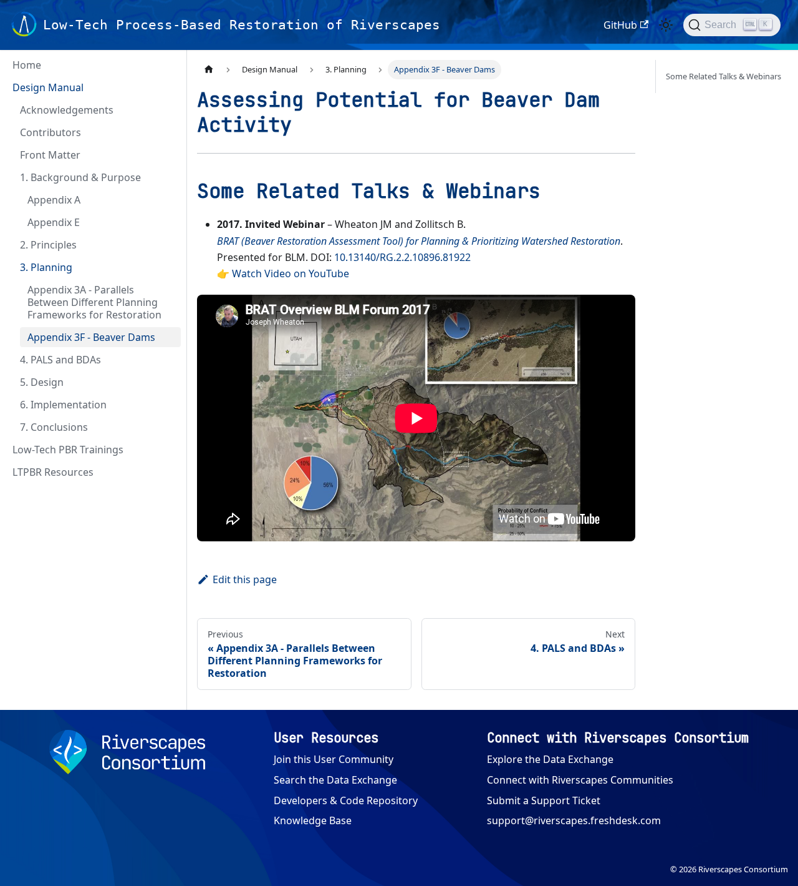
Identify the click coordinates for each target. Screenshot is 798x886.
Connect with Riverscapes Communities (580, 780)
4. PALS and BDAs (60, 360)
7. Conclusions (54, 427)
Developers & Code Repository (346, 800)
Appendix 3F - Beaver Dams (91, 337)
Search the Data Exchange (335, 780)
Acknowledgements (66, 110)
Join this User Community (333, 759)
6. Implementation (63, 404)
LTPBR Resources (53, 472)
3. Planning (46, 267)
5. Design (42, 382)
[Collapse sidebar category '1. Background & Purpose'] (167, 177)
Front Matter (50, 155)
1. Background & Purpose (80, 177)
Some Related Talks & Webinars (723, 76)
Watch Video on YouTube (290, 273)
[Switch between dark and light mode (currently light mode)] (666, 25)
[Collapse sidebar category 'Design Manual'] (167, 87)
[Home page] (209, 69)
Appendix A (53, 200)
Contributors (50, 132)
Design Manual (48, 87)
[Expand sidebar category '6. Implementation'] (167, 405)
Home (26, 65)
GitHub (620, 25)
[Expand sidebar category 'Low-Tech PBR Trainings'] (167, 450)
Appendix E (53, 222)
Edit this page (245, 579)
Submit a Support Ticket (543, 800)
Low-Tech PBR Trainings (67, 449)
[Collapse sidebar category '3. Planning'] (167, 267)
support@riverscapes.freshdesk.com (574, 820)
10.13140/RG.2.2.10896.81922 (402, 257)
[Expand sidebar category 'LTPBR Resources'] (167, 472)
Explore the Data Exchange (550, 759)
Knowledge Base (313, 820)
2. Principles (48, 245)
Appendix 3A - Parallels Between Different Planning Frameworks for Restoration (94, 302)
